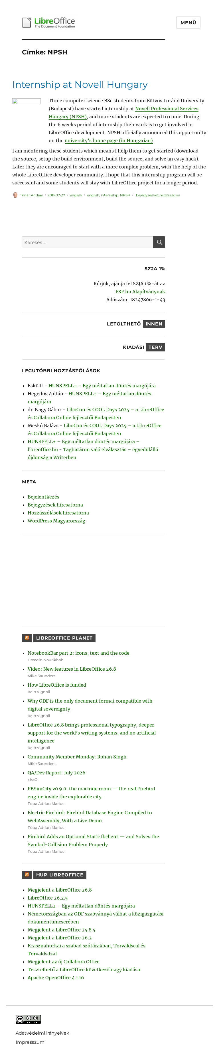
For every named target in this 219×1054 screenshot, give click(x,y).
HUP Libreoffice (60, 875)
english (76, 195)
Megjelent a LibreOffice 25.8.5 (62, 930)
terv (155, 347)
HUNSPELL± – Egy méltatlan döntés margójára (102, 385)
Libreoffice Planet (64, 638)
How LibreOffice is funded (57, 685)
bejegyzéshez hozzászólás (157, 195)
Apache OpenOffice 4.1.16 (56, 977)
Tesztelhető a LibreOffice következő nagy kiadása (84, 969)
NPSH (125, 195)
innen (154, 324)
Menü (188, 22)
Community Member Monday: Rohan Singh (77, 757)
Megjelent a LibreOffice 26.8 (60, 890)
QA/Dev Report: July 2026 (57, 773)
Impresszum (30, 1042)
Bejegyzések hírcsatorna (55, 505)
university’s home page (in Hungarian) (109, 140)
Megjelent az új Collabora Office (64, 962)
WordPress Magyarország (56, 521)
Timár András (31, 195)
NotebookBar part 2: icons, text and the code (78, 653)
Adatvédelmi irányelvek (42, 1033)
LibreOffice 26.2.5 (48, 898)
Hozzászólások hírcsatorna (58, 513)
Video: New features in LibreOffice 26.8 (72, 669)
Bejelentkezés (43, 497)
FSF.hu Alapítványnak (140, 291)
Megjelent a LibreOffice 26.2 (60, 938)
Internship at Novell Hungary (80, 84)
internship (109, 195)
